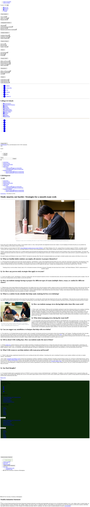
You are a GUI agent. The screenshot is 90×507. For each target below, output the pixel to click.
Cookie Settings (8, 460)
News (4, 411)
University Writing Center (56, 361)
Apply (4, 407)
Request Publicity (6, 399)
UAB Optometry (4, 82)
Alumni (2, 49)
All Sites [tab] (5, 155)
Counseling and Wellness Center (13, 358)
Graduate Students (4, 32)
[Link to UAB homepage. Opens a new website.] (12, 441)
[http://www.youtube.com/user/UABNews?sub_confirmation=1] (3, 391)
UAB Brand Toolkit (7, 398)
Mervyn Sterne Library (13, 359)
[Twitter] (4, 122)
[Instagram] (4, 124)
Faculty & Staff (4, 58)
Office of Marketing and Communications (12, 397)
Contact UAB (6, 461)
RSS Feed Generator (7, 400)
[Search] (1, 146)
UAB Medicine (4, 79)
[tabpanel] (45, 158)
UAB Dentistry (4, 81)
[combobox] (7, 158)
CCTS (2, 74)
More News (5, 166)
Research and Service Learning (8, 29)
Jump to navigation (7, 1)
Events (2, 55)
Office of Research (5, 71)
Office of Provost (5, 61)
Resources (3, 45)
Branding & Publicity (7, 170)
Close (2, 178)
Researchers (3, 68)
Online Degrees (4, 38)
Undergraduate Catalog (6, 27)
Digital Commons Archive (8, 402)
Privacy (5, 463)
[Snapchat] (4, 128)
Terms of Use (6, 464)
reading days (8, 344)
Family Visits (4, 46)
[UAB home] (45, 142)
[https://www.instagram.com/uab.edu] (3, 389)
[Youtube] (4, 126)
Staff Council (4, 65)
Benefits (2, 54)
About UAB (3, 427)
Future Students (4, 14)
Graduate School (4, 35)
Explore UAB (3, 143)
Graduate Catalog (5, 36)
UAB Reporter (4, 144)
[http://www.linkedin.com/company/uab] (3, 388)
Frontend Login (9, 469)
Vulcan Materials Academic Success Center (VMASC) (31, 248)
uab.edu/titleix (68, 505)
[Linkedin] (4, 130)
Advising (3, 25)
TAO (61, 334)
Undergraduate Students (6, 22)
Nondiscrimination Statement (6, 457)
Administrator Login (10, 468)
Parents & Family (4, 41)
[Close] (8, 5)
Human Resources (5, 62)
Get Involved (4, 52)
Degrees (5, 408)
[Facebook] (4, 120)
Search (2, 157)
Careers (4, 413)
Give (4, 409)
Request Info (4, 19)
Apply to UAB (4, 18)
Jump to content (6, 2)
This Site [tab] (5, 153)
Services (3, 44)
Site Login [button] (5, 466)
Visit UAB (3, 17)
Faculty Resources (5, 64)
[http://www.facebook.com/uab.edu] (3, 386)
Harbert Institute (4, 72)
